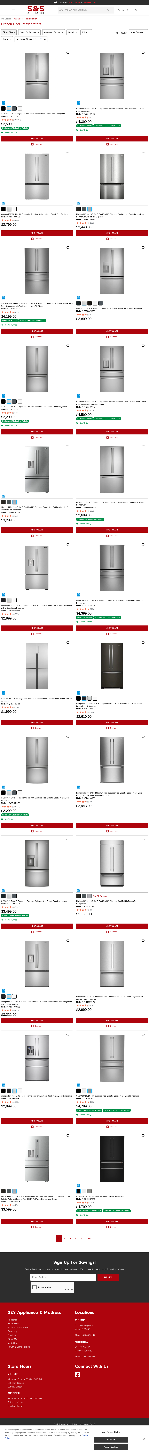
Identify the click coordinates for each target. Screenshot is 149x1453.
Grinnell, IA (89, 2)
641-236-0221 (89, 1356)
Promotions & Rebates (19, 1327)
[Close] (144, 1439)
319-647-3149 (89, 1335)
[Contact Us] (132, 10)
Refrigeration (31, 19)
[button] (13, 10)
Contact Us (13, 1343)
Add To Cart (37, 139)
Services (12, 1335)
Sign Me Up (108, 1277)
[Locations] (128, 10)
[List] (123, 10)
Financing (12, 1331)
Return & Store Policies (19, 1347)
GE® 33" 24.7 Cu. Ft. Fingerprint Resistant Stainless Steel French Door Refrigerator (34, 407)
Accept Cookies (111, 1447)
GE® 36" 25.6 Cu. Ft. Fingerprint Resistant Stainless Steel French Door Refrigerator (109, 309)
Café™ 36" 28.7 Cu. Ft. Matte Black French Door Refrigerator (100, 1196)
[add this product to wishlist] (67, 52)
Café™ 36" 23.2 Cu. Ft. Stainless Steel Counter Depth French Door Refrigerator (107, 1096)
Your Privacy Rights (111, 1432)
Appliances (18, 19)
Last (89, 1238)
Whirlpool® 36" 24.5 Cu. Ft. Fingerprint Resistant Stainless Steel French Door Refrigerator (36, 1096)
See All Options (100, 896)
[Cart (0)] (136, 10)
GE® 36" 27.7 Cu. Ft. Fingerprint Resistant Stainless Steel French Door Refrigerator (34, 901)
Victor (80, 1320)
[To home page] (36, 10)
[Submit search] (108, 10)
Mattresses (13, 1323)
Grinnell (81, 1341)
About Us (12, 1339)
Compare (38, 144)
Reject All (111, 1439)
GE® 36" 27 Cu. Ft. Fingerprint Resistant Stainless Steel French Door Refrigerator (33, 114)
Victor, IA (74, 2)
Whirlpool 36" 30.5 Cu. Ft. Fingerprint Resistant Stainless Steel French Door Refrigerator (36, 214)
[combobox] (29, 32)
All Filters (10, 32)
